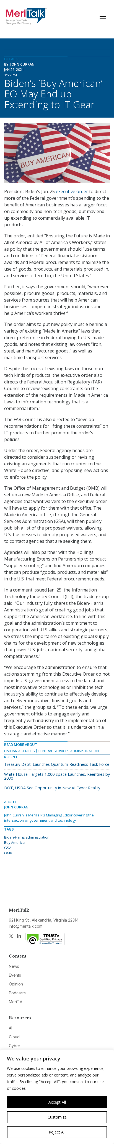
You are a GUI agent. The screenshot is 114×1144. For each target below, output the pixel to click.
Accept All (57, 1102)
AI (10, 1028)
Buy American (15, 842)
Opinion (16, 984)
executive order (72, 191)
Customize (57, 1117)
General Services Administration (68, 750)
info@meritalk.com (25, 926)
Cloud (14, 1036)
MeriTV (15, 1001)
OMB (8, 852)
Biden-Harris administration (27, 837)
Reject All (57, 1132)
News (14, 966)
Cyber (14, 1045)
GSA (7, 847)
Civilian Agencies (19, 750)
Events (15, 975)
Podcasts (17, 992)
